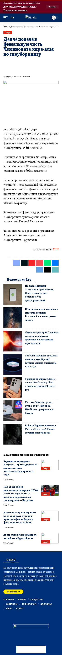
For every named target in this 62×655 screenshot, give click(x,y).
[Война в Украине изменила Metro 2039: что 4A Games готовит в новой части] (12, 434)
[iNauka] (31, 17)
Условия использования (15, 10)
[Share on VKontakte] (55, 62)
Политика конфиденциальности (19, 6)
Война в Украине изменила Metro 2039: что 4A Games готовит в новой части (40, 429)
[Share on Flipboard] (18, 62)
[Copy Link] (18, 69)
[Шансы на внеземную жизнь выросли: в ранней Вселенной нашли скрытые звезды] (12, 317)
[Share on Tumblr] (43, 62)
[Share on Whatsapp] (30, 62)
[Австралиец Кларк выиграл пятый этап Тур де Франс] (50, 538)
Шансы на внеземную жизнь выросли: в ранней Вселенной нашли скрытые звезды (41, 314)
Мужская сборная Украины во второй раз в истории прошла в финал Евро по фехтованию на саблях (19, 517)
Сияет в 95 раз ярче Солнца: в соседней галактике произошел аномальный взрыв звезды (42, 338)
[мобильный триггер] (6, 17)
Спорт (8, 32)
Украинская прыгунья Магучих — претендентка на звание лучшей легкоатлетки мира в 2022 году (20, 468)
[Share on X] (12, 62)
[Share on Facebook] (5, 62)
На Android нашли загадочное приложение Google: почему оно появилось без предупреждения (39, 293)
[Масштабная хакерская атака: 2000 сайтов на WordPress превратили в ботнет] (12, 410)
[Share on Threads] (12, 69)
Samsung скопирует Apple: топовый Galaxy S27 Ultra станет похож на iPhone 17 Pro (40, 384)
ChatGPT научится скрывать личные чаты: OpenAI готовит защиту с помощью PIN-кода (41, 361)
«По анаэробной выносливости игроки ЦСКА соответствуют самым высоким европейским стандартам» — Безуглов (20, 493)
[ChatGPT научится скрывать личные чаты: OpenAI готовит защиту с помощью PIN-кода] (12, 364)
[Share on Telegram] (5, 69)
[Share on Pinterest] (24, 62)
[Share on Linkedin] (36, 62)
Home (5, 27)
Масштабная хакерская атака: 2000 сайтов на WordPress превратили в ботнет (39, 407)
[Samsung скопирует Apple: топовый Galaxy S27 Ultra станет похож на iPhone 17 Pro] (12, 387)
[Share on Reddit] (49, 62)
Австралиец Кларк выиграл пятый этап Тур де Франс (20, 536)
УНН (56, 249)
